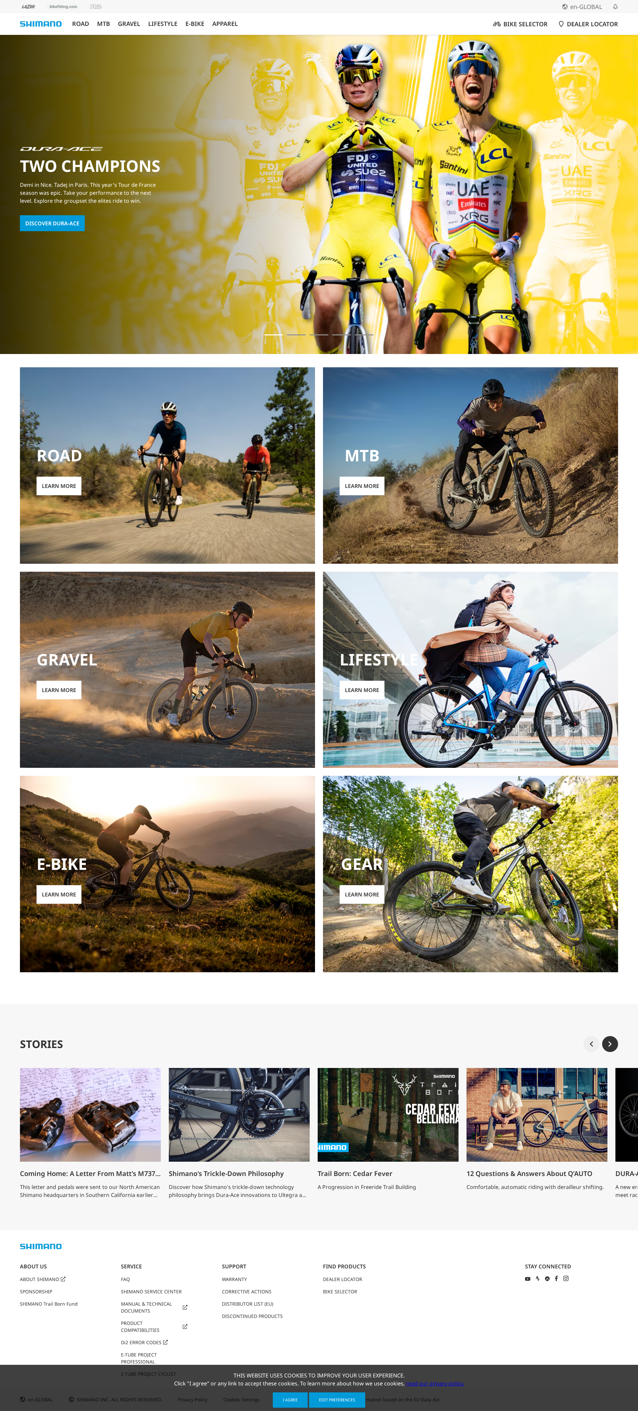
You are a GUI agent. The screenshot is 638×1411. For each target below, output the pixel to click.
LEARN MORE (42, 227)
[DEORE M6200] (341, 335)
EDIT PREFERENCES (337, 1400)
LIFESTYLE (162, 24)
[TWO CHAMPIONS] (274, 335)
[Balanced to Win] (296, 335)
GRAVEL (129, 24)
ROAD (80, 24)
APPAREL (225, 24)
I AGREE (290, 1400)
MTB (103, 24)
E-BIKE (194, 24)
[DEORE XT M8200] (319, 335)
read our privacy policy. (435, 1383)
